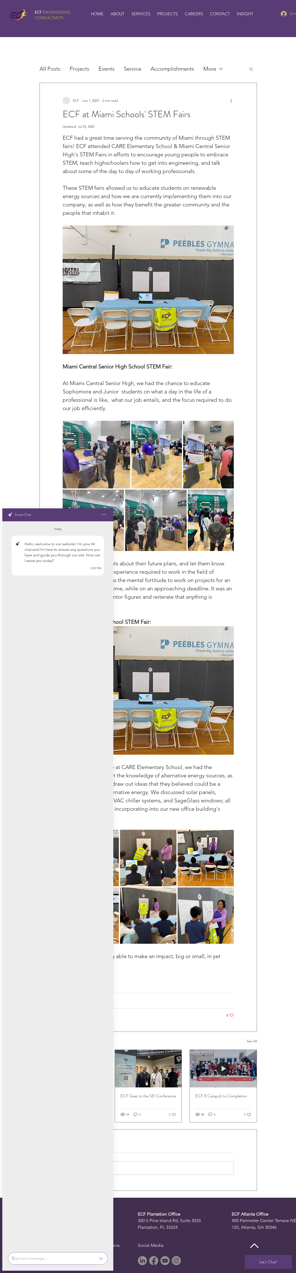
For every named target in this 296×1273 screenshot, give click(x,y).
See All (252, 1041)
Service (132, 68)
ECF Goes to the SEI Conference (148, 1096)
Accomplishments (172, 68)
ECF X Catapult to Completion (221, 1096)
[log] (57, 885)
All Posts (50, 68)
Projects (79, 68)
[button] (117, 14)
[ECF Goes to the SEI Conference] (148, 1068)
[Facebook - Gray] (153, 1260)
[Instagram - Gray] (176, 1260)
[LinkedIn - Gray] (142, 1260)
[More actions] (231, 100)
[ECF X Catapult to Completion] (223, 1068)
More (209, 68)
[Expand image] (96, 454)
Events (106, 68)
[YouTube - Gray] (165, 1260)
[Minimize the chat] (104, 515)
